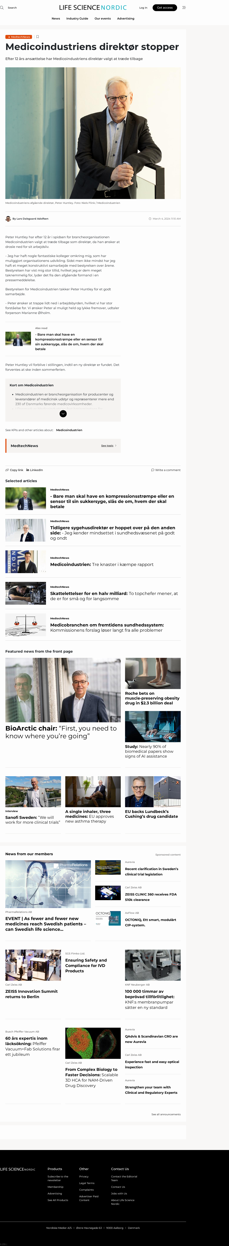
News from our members (29, 854)
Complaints (86, 1189)
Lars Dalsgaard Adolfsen (32, 218)
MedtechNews (20, 37)
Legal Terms (86, 1183)
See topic (107, 445)
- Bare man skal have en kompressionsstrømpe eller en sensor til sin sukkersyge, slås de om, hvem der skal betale (69, 342)
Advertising (125, 18)
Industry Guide (77, 18)
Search (12, 7)
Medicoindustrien (69, 430)
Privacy (84, 1176)
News (56, 18)
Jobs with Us (119, 1193)
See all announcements (166, 1114)
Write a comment (168, 470)
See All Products (58, 1200)
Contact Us (118, 1187)
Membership (55, 1187)
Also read (41, 328)
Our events (103, 18)
